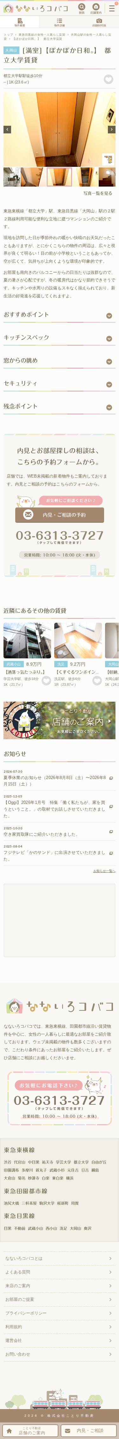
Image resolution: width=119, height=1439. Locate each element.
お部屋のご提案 (19, 1299)
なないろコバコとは (24, 1258)
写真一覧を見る (97, 193)
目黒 (7, 1228)
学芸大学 (63, 1162)
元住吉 (73, 1170)
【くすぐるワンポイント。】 (80, 672)
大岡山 (75, 1228)
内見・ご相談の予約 (64, 515)
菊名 (21, 1178)
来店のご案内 (17, 1285)
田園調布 (11, 1170)
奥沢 (87, 1228)
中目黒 (33, 1162)
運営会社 (13, 1340)
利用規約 (13, 1326)
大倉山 (9, 1178)
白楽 (46, 1178)
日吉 (85, 1170)
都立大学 (81, 1162)
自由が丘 (99, 1162)
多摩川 (27, 1170)
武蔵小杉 (57, 1170)
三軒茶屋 (29, 1203)
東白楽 (57, 1178)
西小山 (51, 1228)
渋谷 (7, 1162)
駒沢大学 (47, 1203)
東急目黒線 (19, 1216)
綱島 (95, 1170)
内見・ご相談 (90, 1430)
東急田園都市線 (26, 1191)
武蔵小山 (14, 664)
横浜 (70, 1178)
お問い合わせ (17, 1354)
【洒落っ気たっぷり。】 (25, 672)
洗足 (60, 664)
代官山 (19, 1162)
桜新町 (63, 1203)
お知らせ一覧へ (104, 871)
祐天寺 (47, 1162)
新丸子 (41, 1170)
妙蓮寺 (33, 1178)
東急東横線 (19, 1150)
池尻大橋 (11, 1203)
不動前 (19, 1228)
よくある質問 (17, 1272)
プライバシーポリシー (26, 1313)
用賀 (75, 1203)
